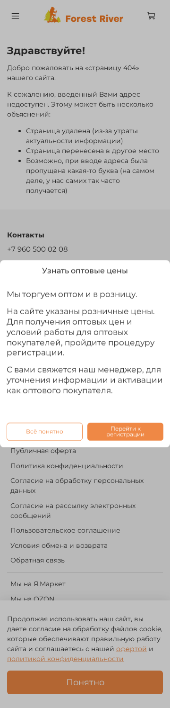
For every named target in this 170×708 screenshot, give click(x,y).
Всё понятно (44, 431)
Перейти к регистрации (125, 431)
